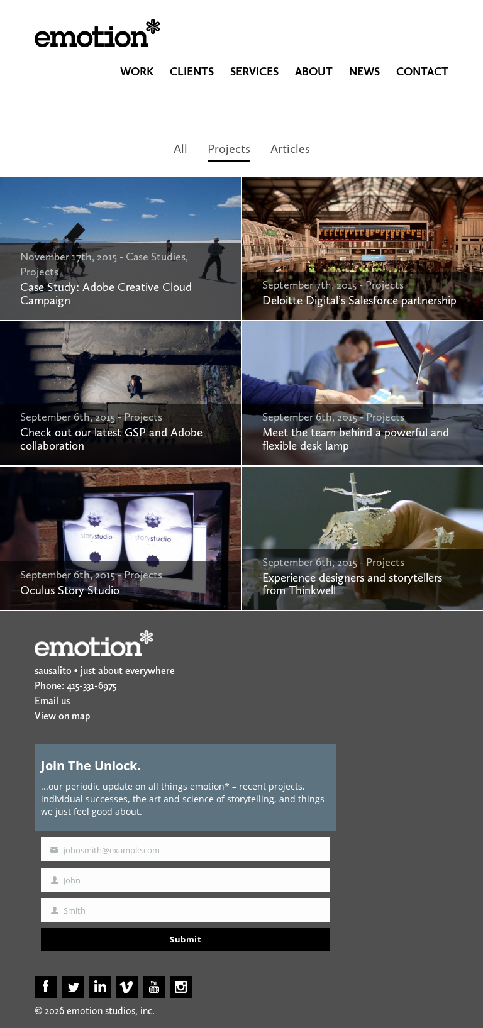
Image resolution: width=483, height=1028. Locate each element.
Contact (422, 72)
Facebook (46, 987)
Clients (192, 72)
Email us (52, 701)
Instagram (181, 987)
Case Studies (156, 256)
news (364, 72)
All (180, 148)
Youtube (154, 987)
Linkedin (100, 987)
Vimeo (127, 987)
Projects (229, 148)
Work (136, 72)
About (314, 72)
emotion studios (97, 33)
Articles (290, 148)
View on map (62, 716)
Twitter (73, 987)
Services (254, 72)
